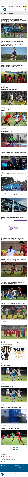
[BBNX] (2, 474)
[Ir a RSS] (10, 456)
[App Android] (5, 461)
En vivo (25, 6)
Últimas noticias (4, 6)
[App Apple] (2, 461)
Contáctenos (3, 470)
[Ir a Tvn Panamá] (13, 9)
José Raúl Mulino (10, 6)
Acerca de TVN (18, 467)
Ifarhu (20, 6)
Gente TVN (3, 465)
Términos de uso (4, 467)
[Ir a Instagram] (4, 456)
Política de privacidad (19, 465)
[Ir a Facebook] (1, 456)
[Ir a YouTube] (7, 456)
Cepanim (16, 6)
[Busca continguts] (26, 9)
